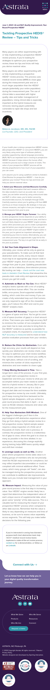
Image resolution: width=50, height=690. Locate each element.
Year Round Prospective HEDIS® (24, 26)
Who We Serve (35, 614)
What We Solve (17, 614)
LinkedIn (12, 545)
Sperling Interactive (36, 655)
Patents (39, 650)
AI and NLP (19, 25)
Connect (32, 623)
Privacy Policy (7, 652)
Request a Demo (18, 628)
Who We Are (16, 623)
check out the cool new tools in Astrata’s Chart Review (23, 272)
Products (14, 618)
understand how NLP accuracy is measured (24, 333)
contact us (10, 543)
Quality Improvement (33, 25)
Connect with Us (23, 565)
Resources (33, 618)
